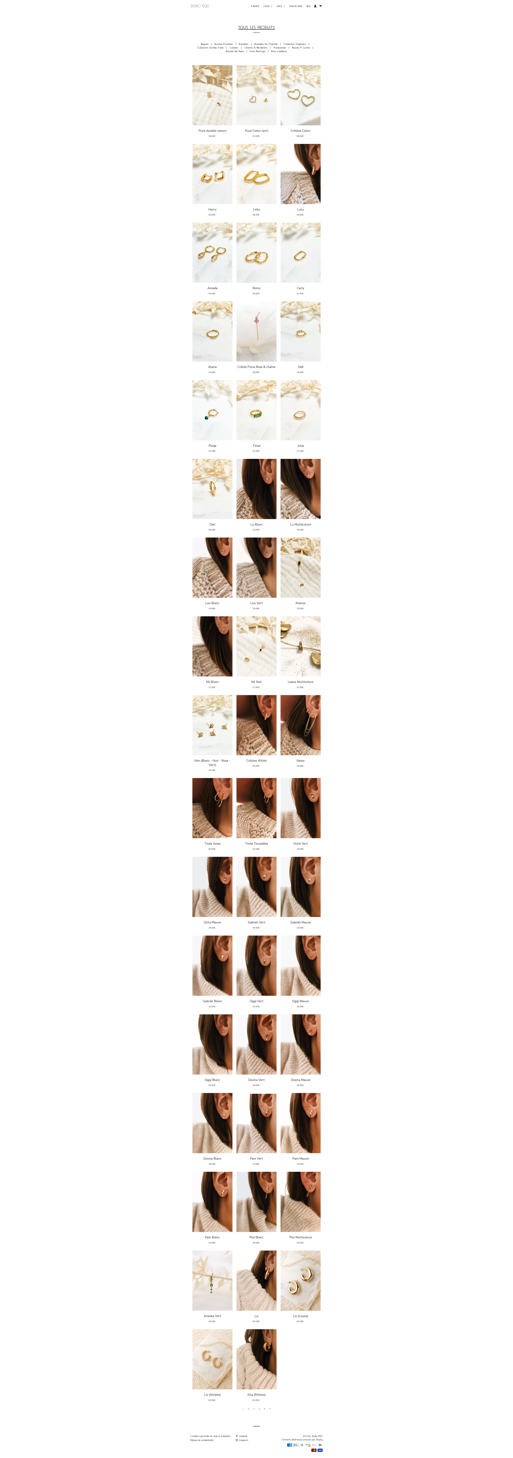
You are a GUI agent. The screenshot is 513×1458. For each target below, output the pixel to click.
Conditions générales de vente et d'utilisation (210, 1436)
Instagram (243, 1440)
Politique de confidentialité (201, 1440)
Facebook (242, 1436)
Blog (308, 6)
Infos (280, 6)
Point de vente (295, 6)
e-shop (267, 6)
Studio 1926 (199, 6)
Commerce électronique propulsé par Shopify (302, 1439)
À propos (255, 6)
